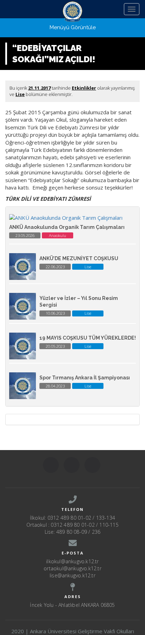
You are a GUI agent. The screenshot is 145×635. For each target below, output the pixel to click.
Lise (20, 94)
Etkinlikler (84, 88)
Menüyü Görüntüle (73, 27)
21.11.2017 (39, 88)
